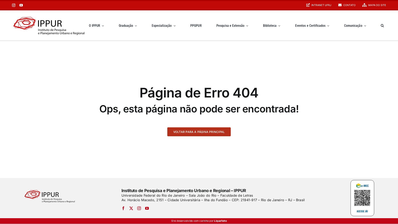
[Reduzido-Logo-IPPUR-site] (49, 15)
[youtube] (21, 5)
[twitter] (131, 208)
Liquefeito (220, 220)
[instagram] (13, 5)
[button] (382, 25)
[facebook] (123, 208)
